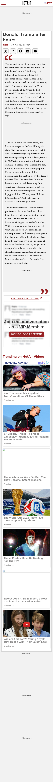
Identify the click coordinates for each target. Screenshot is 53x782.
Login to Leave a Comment (26, 334)
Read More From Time (25, 298)
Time (6, 45)
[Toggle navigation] (3, 3)
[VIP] (48, 3)
